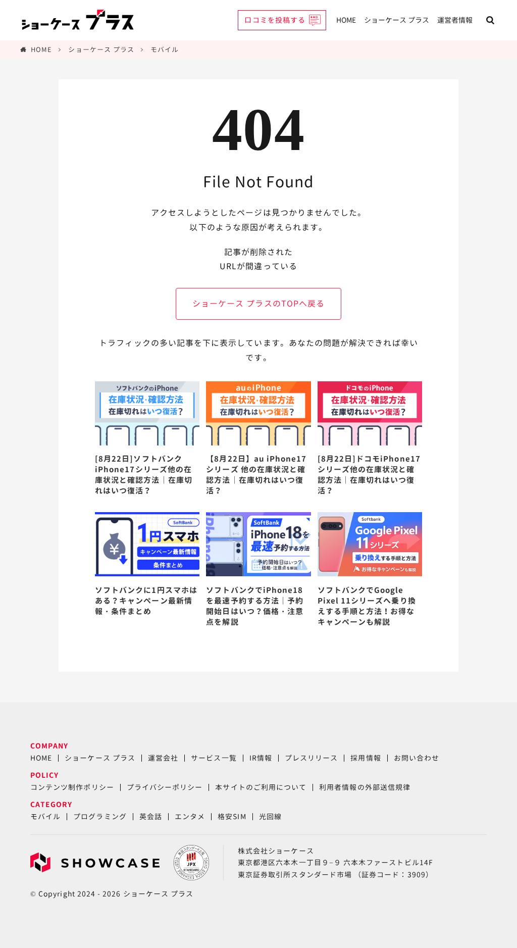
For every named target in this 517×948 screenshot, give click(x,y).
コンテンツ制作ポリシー (72, 787)
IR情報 (260, 758)
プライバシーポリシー (165, 787)
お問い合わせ (416, 758)
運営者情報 (455, 20)
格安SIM (232, 816)
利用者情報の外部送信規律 (364, 787)
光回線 (270, 816)
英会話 (150, 816)
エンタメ (190, 816)
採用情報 (365, 758)
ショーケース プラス (396, 20)
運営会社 (163, 758)
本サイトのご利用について (260, 787)
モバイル (164, 49)
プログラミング (99, 816)
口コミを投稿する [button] (274, 20)
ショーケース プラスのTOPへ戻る (258, 303)
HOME (346, 20)
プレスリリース (311, 758)
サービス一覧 (213, 758)
